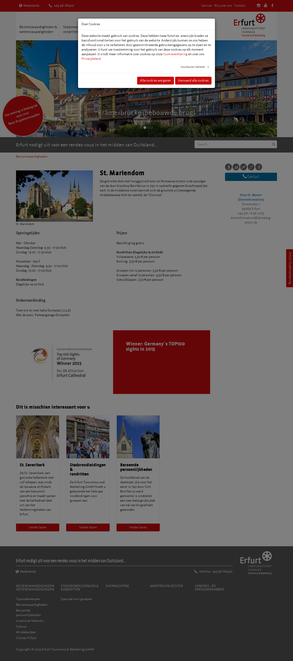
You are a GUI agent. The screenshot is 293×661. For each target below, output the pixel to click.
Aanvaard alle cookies (193, 80)
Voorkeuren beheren (193, 66)
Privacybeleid (91, 59)
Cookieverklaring (175, 54)
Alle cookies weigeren (155, 80)
